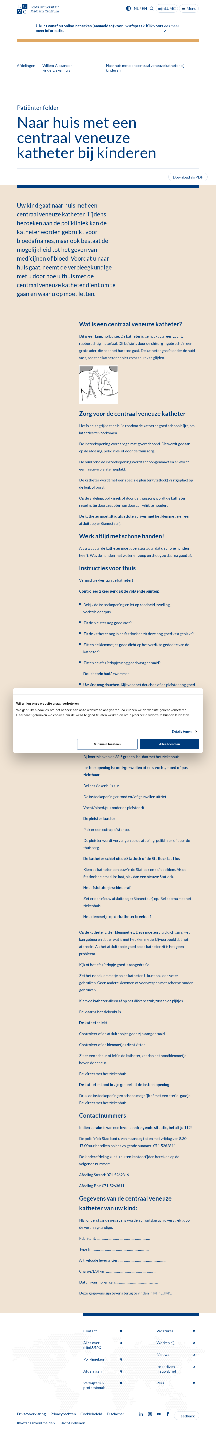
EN (144, 8)
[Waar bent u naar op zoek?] (151, 8)
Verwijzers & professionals (94, 1385)
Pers (160, 1383)
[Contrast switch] (128, 8)
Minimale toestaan (107, 744)
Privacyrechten (63, 1414)
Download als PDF (188, 177)
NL (136, 8)
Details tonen (182, 731)
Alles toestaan (169, 744)
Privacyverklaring (31, 1414)
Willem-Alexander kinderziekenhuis (57, 67)
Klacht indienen (72, 1423)
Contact (90, 1331)
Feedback (186, 1416)
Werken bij (165, 1342)
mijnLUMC (167, 8)
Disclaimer (115, 1414)
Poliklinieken (93, 1359)
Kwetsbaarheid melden (36, 1423)
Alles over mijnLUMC (92, 1345)
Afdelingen (26, 65)
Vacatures (165, 1331)
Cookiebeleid (91, 1414)
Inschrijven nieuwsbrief (166, 1368)
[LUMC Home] (38, 9)
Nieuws (163, 1354)
